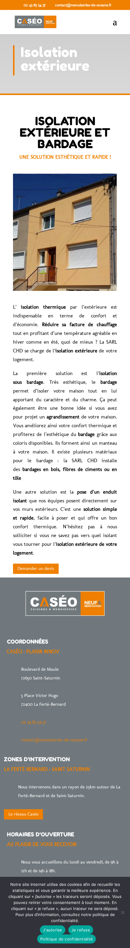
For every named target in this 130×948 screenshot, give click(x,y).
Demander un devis (36, 568)
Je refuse (80, 929)
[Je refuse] (122, 912)
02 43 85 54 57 (34, 5)
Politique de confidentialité (66, 939)
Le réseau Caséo (23, 814)
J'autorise (52, 929)
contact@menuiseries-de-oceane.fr (54, 740)
